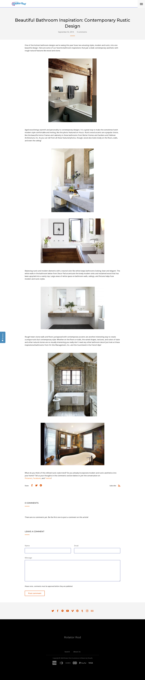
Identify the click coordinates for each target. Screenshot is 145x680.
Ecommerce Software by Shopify (82, 658)
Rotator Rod (72, 637)
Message (28, 558)
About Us (77, 652)
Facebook (37, 478)
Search (67, 652)
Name (27, 545)
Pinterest (28, 478)
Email (76, 545)
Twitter (48, 478)
